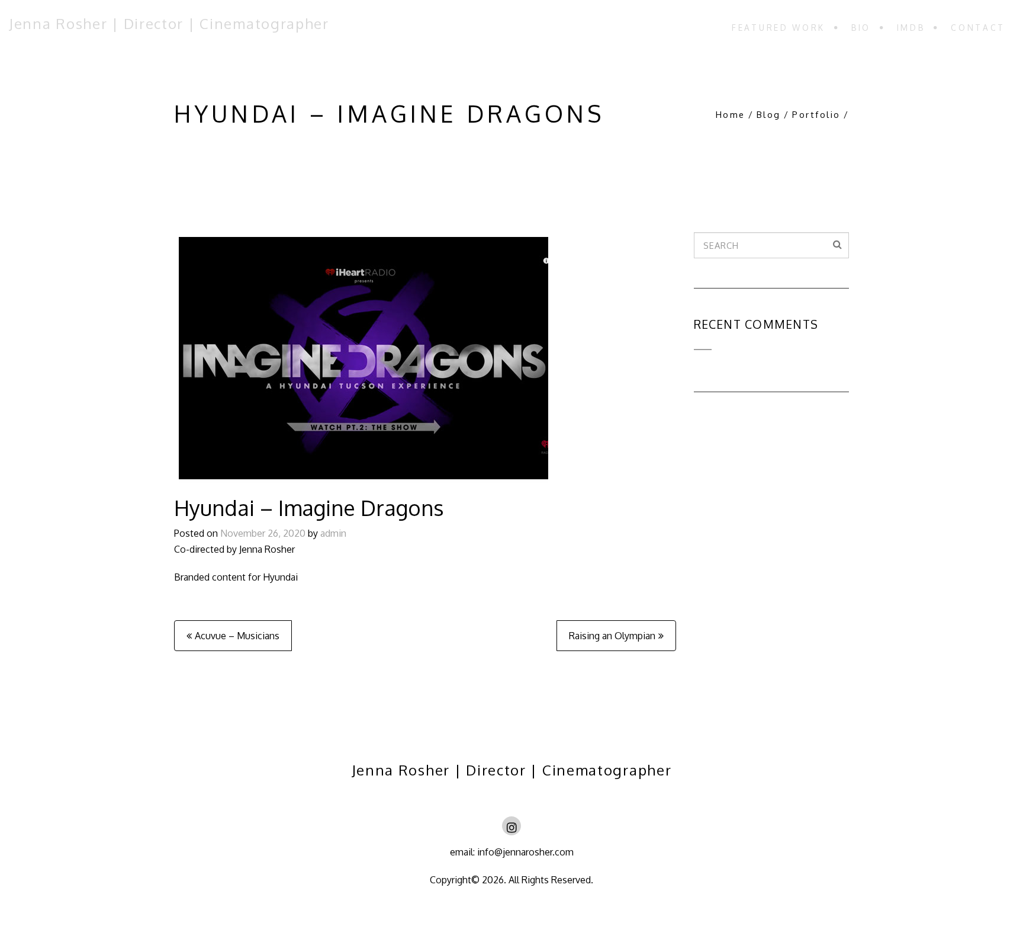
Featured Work (778, 28)
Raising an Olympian (612, 636)
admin (333, 533)
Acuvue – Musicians (237, 636)
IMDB (911, 28)
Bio (861, 28)
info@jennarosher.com (524, 852)
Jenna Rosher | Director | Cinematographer (169, 23)
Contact (978, 28)
